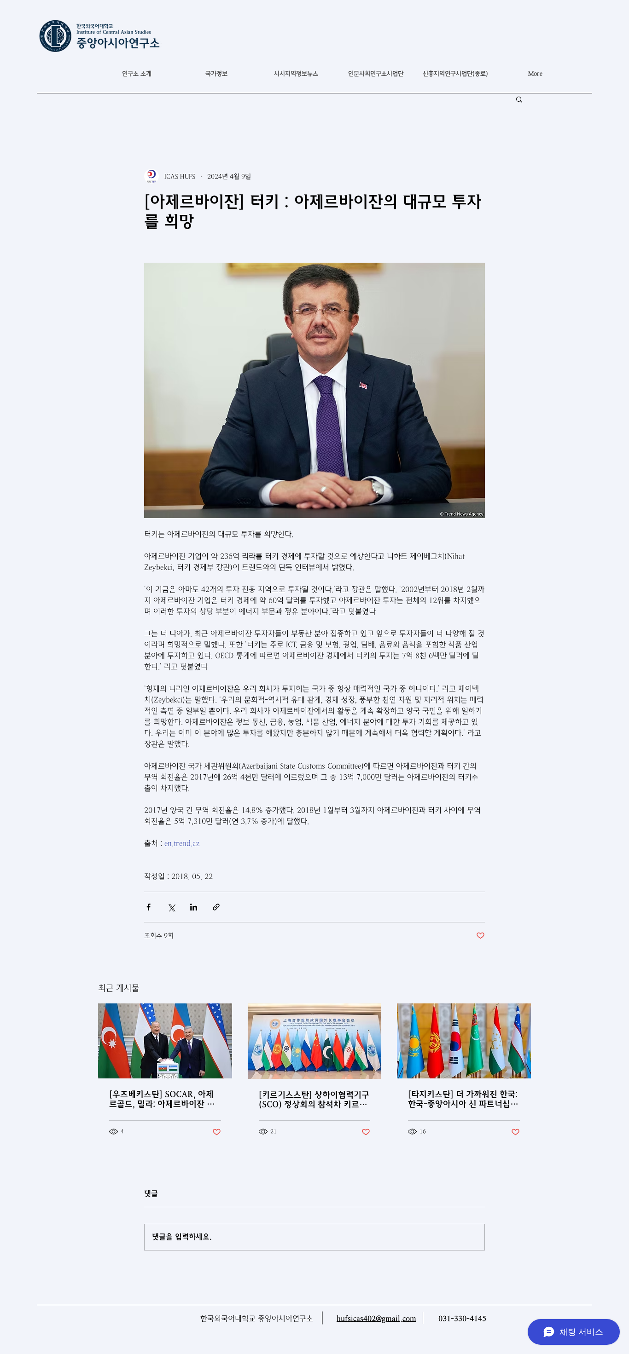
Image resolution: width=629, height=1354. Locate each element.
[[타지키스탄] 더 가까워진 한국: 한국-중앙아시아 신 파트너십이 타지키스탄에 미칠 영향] (464, 1040)
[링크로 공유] (216, 907)
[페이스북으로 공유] (148, 907)
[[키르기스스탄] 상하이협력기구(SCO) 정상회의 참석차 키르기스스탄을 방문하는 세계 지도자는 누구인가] (315, 1041)
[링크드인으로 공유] (193, 907)
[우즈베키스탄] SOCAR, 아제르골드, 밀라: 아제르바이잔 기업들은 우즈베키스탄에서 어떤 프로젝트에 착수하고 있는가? (162, 1099)
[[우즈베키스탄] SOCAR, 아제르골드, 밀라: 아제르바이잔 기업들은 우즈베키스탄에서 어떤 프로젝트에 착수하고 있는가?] (165, 1040)
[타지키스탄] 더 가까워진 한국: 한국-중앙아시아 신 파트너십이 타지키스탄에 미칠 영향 (463, 1099)
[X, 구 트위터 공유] (171, 907)
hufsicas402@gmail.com (376, 1318)
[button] (216, 73)
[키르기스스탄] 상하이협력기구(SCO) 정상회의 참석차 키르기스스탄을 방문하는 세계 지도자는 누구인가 (314, 1099)
